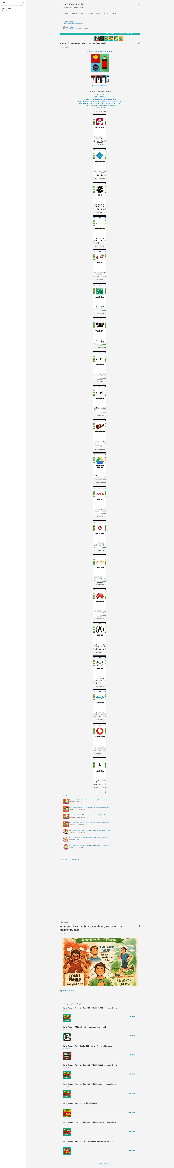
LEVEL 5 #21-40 (99, 99)
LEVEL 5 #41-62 (111, 99)
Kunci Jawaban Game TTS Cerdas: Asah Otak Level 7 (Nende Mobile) (89, 822)
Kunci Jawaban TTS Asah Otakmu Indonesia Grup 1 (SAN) (84, 1027)
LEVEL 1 (96, 95)
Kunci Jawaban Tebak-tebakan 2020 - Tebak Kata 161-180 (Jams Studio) (90, 1008)
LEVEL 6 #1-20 (83, 101)
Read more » (132, 1017)
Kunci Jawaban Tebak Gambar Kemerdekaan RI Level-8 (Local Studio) (89, 845)
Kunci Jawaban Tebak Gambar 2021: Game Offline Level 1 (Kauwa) (87, 1046)
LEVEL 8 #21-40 (99, 105)
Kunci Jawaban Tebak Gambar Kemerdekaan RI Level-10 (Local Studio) (89, 830)
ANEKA (98, 14)
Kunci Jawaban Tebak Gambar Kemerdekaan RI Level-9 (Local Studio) (89, 837)
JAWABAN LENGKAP (74, 4)
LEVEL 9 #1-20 (100, 108)
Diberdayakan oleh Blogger (100, 1163)
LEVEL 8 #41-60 (110, 105)
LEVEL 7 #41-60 (105, 103)
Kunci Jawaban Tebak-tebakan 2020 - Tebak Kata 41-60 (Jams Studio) (89, 1122)
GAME (91, 14)
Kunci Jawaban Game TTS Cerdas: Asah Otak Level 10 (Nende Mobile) (89, 800)
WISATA (82, 14)
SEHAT (106, 14)
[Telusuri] (139, 5)
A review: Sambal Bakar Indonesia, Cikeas (75, 29)
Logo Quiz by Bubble (106, 51)
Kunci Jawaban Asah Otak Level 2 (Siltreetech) (80, 1103)
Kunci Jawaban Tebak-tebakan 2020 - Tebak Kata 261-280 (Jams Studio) (90, 1065)
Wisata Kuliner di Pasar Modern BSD (73, 23)
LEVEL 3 (97, 97)
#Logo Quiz (63, 859)
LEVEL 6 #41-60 (105, 101)
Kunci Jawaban (74, 859)
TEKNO (114, 14)
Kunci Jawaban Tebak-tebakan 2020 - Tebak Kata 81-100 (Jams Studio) (90, 1084)
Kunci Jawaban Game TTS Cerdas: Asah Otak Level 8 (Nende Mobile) (89, 815)
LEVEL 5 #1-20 (88, 99)
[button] (139, 43)
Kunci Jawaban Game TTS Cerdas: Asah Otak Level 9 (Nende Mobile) (89, 807)
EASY (67, 14)
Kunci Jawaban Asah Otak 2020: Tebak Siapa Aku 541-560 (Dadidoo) (88, 1141)
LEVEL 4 (103, 97)
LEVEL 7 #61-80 (116, 103)
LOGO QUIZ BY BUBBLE (99, 85)
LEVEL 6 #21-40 (94, 101)
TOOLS (74, 14)
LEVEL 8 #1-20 (89, 105)
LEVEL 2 (102, 95)
